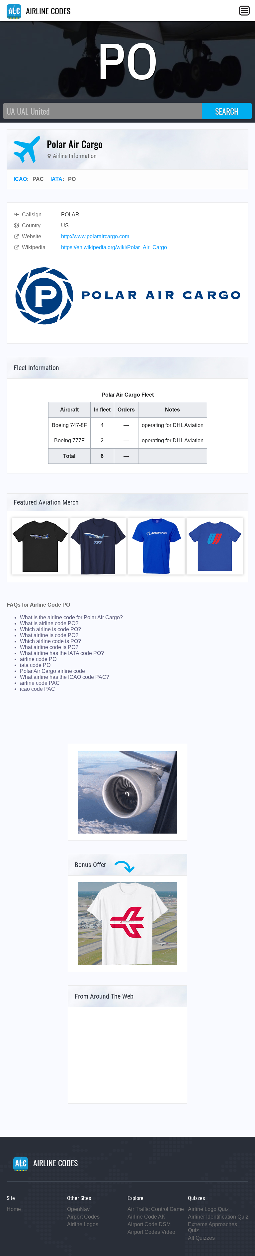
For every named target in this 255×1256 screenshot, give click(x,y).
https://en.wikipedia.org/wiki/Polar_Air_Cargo (114, 247)
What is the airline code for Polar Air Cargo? (71, 617)
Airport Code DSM (149, 1224)
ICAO (20, 179)
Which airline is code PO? (50, 629)
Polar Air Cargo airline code (52, 671)
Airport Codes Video (151, 1232)
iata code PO (35, 665)
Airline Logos (82, 1224)
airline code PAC (40, 683)
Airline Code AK (146, 1217)
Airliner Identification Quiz (218, 1217)
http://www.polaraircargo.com (95, 236)
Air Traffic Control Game (156, 1209)
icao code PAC (37, 689)
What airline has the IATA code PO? (62, 653)
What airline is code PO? (49, 635)
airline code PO (38, 659)
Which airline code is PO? (50, 641)
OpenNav (78, 1209)
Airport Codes (83, 1217)
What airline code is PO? (49, 647)
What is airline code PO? (49, 623)
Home (14, 1209)
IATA (56, 179)
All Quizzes (201, 1238)
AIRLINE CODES (47, 11)
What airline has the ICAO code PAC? (64, 677)
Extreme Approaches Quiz (212, 1227)
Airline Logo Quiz (208, 1209)
